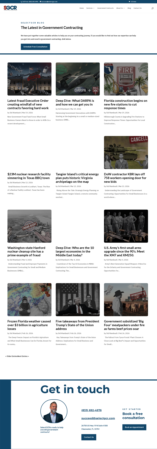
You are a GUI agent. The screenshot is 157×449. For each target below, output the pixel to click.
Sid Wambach (15, 113)
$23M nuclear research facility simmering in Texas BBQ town (29, 176)
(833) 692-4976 (91, 410)
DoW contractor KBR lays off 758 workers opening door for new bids (125, 177)
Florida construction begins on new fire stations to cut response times (125, 104)
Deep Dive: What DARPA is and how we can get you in (75, 102)
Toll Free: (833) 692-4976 (30, 1)
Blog (129, 8)
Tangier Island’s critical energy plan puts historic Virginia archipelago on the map (77, 177)
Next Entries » (23, 356)
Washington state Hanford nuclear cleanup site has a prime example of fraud (26, 251)
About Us (119, 8)
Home (82, 8)
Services (89, 8)
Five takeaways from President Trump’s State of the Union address (77, 325)
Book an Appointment (134, 427)
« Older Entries (11, 356)
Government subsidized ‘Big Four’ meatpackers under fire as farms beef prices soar (124, 325)
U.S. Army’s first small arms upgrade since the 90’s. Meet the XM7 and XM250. (124, 251)
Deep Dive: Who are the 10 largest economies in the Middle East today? (75, 251)
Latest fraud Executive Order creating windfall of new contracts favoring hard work (28, 104)
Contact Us (138, 8)
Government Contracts (105, 8)
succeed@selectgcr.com (98, 418)
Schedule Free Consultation (35, 47)
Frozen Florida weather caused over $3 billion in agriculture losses (29, 325)
